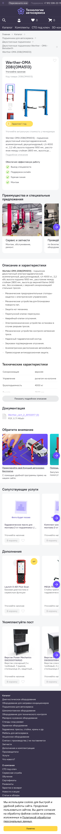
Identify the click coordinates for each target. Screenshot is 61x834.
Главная (6, 34)
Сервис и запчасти (18, 240)
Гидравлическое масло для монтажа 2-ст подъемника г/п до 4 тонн (20, 526)
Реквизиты (7, 784)
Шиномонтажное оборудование (18, 710)
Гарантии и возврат (12, 787)
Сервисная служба (12, 772)
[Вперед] (56, 227)
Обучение (7, 776)
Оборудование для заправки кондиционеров (25, 703)
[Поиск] (4, 20)
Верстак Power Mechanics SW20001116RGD (18, 659)
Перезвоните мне (18, 3)
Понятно (30, 828)
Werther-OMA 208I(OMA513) (16, 52)
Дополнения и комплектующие (18, 748)
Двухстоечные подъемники (16, 41)
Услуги (5, 755)
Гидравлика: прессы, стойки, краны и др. (23, 729)
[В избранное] (54, 60)
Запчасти (7, 744)
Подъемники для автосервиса (17, 38)
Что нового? (8, 759)
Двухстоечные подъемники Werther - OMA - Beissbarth (25, 47)
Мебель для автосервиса (15, 733)
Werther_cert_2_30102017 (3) (23, 415)
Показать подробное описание (30, 398)
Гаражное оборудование (15, 725)
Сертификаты (9, 780)
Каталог (7, 27)
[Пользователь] (19, 20)
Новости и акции (10, 791)
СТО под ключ (41, 27)
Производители (10, 751)
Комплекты (22, 27)
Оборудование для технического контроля (24, 714)
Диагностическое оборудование (19, 699)
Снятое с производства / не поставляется (24, 740)
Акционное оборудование (15, 736)
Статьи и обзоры (11, 795)
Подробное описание (17, 154)
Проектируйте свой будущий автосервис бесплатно (23, 469)
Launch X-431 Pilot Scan (17, 586)
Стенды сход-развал (13, 721)
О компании (8, 765)
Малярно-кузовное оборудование (19, 717)
